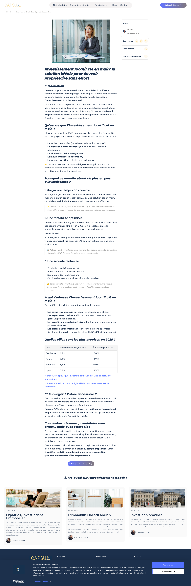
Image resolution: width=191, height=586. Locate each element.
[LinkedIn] (136, 41)
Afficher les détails (40, 582)
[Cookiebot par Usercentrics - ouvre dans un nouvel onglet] (18, 581)
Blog (114, 5)
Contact (124, 5)
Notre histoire (60, 5)
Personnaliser (166, 571)
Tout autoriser (168, 565)
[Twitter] (141, 41)
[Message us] (146, 49)
